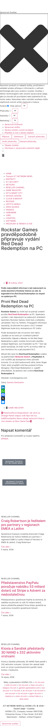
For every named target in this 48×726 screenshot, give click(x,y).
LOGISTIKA (10, 218)
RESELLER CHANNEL (15, 187)
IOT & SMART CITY (14, 193)
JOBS (8, 215)
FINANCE (10, 210)
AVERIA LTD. (30, 706)
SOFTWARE (11, 221)
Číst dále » (6, 547)
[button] (24, 49)
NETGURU (10, 184)
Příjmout (5, 136)
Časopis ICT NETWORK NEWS (19, 176)
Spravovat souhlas (10, 723)
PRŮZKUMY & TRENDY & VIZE (19, 223)
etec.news (24, 699)
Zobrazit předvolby (36, 136)
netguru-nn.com (10, 688)
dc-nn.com (27, 690)
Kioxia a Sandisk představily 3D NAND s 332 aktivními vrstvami (23, 652)
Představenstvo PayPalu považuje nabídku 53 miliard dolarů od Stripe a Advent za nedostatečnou (23, 588)
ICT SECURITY (12, 182)
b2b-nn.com (11, 685)
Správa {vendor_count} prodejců (19, 130)
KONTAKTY (11, 179)
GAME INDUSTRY (13, 190)
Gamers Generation (15, 382)
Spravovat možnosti (13, 124)
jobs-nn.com (21, 696)
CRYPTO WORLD (13, 204)
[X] (24, 398)
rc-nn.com (15, 690)
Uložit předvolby (9, 141)
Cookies (30, 708)
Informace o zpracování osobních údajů (22, 148)
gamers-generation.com (29, 688)
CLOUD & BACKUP (14, 198)
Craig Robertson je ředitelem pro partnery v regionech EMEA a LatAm (23, 525)
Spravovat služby (12, 127)
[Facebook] (24, 395)
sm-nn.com (10, 693)
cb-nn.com (39, 690)
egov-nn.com (35, 693)
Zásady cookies (12, 145)
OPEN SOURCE (12, 207)
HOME (8, 173)
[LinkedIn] (24, 387)
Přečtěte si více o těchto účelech (19, 133)
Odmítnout (18, 136)
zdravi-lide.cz (35, 696)
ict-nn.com (39, 682)
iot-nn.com (23, 685)
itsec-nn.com (36, 685)
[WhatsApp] (24, 391)
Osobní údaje (19, 708)
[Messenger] (24, 402)
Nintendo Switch (22, 357)
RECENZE (10, 201)
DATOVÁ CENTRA (13, 196)
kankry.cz (9, 696)
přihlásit (4, 438)
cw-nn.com (22, 693)
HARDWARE (11, 212)
